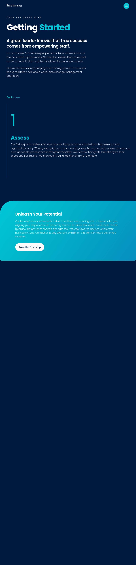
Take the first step (30, 247)
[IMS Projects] (14, 5)
